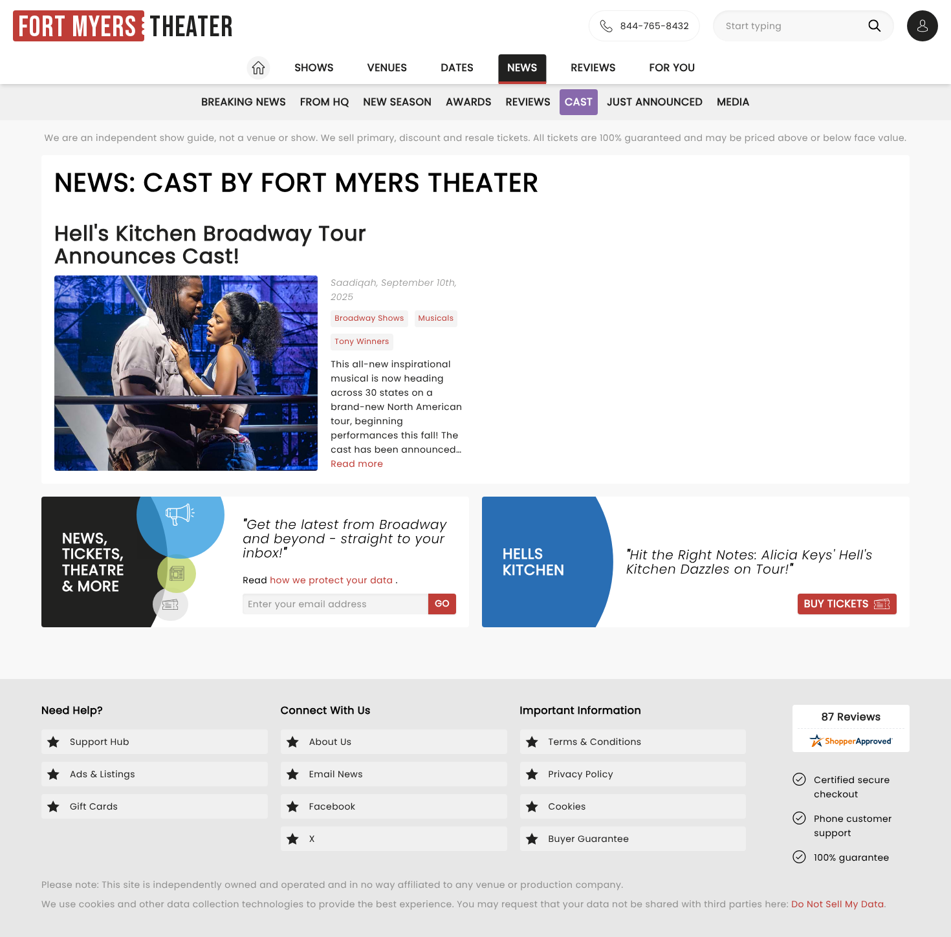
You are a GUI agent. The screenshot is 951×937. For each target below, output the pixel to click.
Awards (469, 101)
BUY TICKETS (836, 603)
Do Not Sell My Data (837, 904)
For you (672, 67)
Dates (457, 67)
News (522, 67)
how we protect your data (332, 580)
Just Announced (655, 101)
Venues (387, 67)
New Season (398, 101)
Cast (579, 101)
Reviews (593, 67)
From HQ (324, 101)
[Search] (877, 26)
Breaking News (243, 101)
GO (442, 603)
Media (733, 101)
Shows (313, 67)
